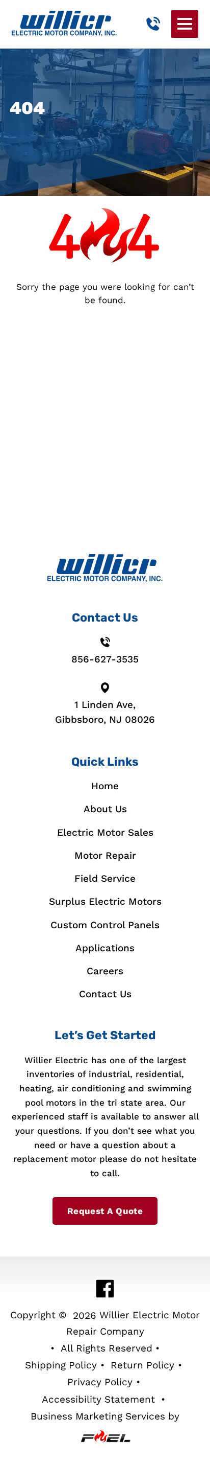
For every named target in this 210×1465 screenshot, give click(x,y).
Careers (105, 971)
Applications (105, 948)
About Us (105, 809)
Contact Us (105, 994)
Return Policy (142, 1365)
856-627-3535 (105, 659)
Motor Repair (105, 855)
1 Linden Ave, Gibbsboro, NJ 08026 (105, 712)
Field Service (105, 878)
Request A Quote (105, 1211)
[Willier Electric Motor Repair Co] (64, 24)
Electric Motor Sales (105, 832)
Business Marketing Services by (105, 1416)
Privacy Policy (100, 1382)
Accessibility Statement (98, 1399)
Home (105, 786)
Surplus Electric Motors (105, 901)
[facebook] (105, 1288)
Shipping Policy (61, 1365)
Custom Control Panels (105, 925)
